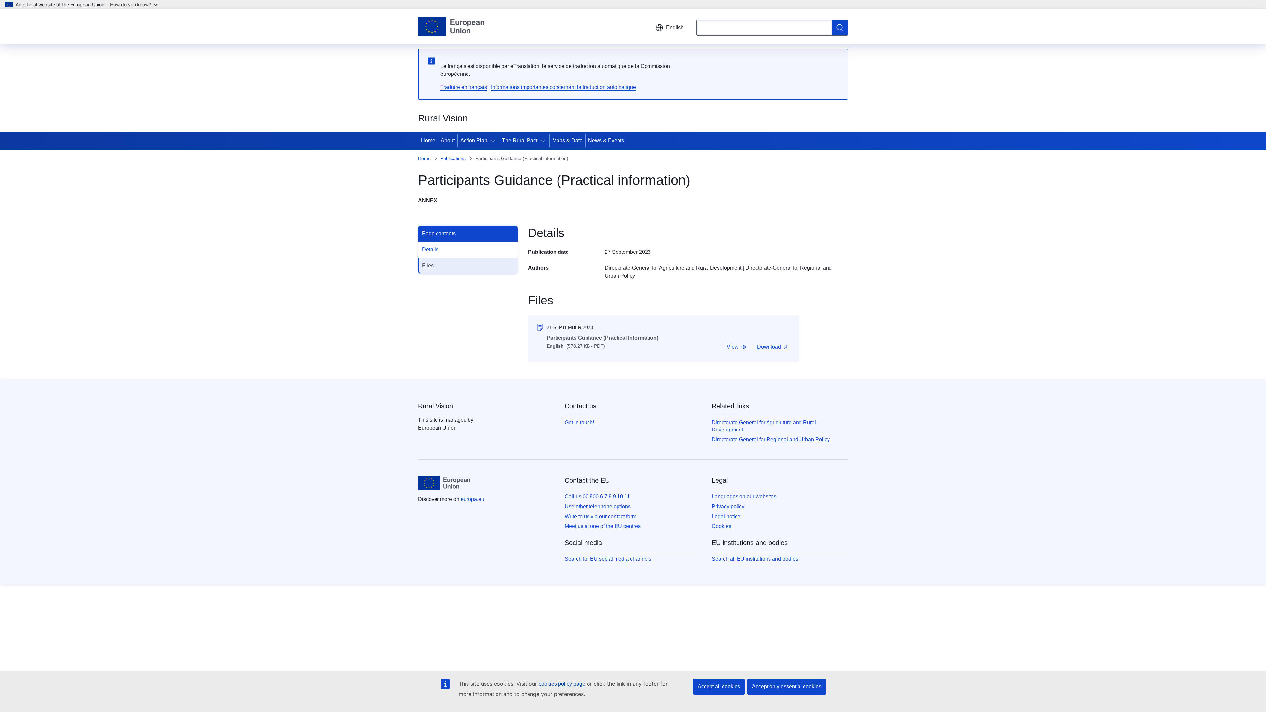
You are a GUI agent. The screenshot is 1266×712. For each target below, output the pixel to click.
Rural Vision (435, 406)
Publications (453, 158)
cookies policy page (562, 684)
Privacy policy (728, 506)
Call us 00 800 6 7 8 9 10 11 (597, 496)
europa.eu (472, 499)
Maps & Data (567, 140)
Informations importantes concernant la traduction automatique (563, 87)
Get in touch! (579, 422)
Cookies (721, 526)
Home (428, 140)
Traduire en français (463, 87)
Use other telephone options (598, 506)
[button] (736, 347)
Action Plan (473, 140)
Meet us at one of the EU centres (603, 526)
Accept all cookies (719, 686)
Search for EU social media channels (608, 559)
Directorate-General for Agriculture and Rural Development (673, 268)
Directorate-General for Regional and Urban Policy (771, 439)
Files (428, 265)
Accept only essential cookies (786, 686)
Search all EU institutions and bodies (755, 559)
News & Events (606, 140)
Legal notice (726, 516)
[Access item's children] (494, 141)
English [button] (675, 27)
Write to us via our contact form (600, 516)
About (448, 140)
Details (430, 249)
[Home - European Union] (451, 26)
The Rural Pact (519, 140)
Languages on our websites (744, 496)
